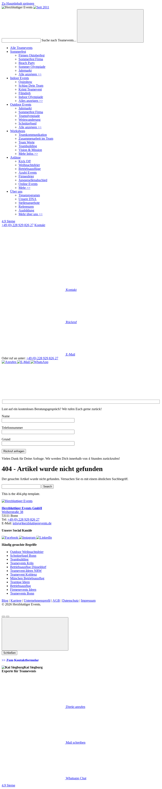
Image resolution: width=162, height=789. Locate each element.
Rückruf (71, 322)
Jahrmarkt (25, 70)
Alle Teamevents (21, 48)
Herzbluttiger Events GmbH (22, 508)
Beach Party (27, 63)
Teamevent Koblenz (23, 574)
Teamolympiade (29, 116)
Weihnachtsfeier (29, 165)
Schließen (9, 652)
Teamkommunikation (33, 135)
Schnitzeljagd (27, 123)
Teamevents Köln (22, 563)
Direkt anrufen (75, 707)
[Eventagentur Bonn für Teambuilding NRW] (41, 7)
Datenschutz (70, 600)
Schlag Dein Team (31, 85)
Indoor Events (19, 78)
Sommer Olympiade (32, 66)
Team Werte (27, 142)
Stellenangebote (29, 203)
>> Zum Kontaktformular (20, 660)
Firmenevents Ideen (23, 589)
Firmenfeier (26, 176)
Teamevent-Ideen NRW (26, 570)
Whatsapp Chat (75, 778)
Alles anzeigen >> (31, 100)
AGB (56, 600)
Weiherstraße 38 (12, 512)
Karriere (16, 600)
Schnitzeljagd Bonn (23, 555)
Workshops (17, 131)
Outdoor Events (20, 104)
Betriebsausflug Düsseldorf (28, 567)
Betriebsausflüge (30, 169)
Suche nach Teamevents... (59, 40)
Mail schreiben (75, 742)
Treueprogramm (29, 195)
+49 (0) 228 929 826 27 (18, 225)
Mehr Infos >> (28, 153)
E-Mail (70, 354)
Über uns (16, 191)
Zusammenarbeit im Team (36, 138)
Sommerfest (18, 51)
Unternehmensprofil (37, 600)
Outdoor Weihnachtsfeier (26, 552)
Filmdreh (25, 93)
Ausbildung (26, 210)
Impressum (88, 600)
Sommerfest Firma (31, 59)
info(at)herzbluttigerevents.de (32, 523)
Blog (5, 600)
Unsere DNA (27, 199)
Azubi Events (28, 172)
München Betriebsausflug (27, 578)
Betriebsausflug (20, 586)
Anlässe (15, 157)
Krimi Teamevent (30, 89)
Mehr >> (24, 187)
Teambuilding (28, 146)
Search (47, 486)
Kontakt (71, 289)
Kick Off (25, 161)
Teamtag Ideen (20, 582)
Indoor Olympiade (31, 97)
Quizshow (25, 82)
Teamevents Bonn (22, 593)
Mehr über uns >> (31, 214)
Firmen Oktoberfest (32, 55)
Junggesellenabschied (33, 180)
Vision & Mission (30, 150)
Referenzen (26, 206)
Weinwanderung (29, 119)
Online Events (28, 184)
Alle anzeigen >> (30, 74)
